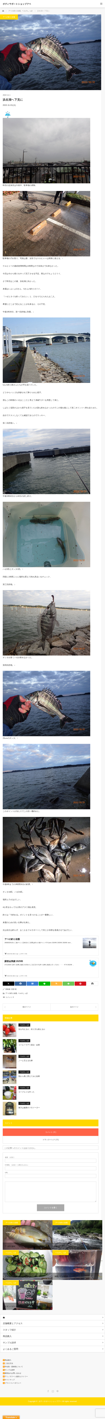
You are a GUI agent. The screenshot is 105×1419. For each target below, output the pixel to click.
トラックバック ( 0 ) (51, 1140)
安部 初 (14, 989)
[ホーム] (52, 1317)
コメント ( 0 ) (50, 1132)
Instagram (52, 1391)
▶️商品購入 (7, 1360)
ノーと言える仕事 (25, 1061)
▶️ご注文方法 (8, 1363)
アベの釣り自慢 (9, 17)
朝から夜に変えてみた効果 (29, 1076)
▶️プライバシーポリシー (12, 1383)
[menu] (101, 3)
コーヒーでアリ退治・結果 (29, 1045)
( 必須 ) (9, 1157)
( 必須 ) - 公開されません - (17, 1165)
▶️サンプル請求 (9, 1370)
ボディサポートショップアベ (17, 4)
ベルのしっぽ (23, 993)
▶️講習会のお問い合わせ (12, 1373)
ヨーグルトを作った (26, 1092)
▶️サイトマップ (9, 1380)
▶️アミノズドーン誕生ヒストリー (15, 1376)
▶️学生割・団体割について (13, 1367)
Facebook (48, 1391)
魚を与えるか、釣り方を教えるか (31, 1029)
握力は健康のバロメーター (29, 1108)
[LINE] (44, 984)
